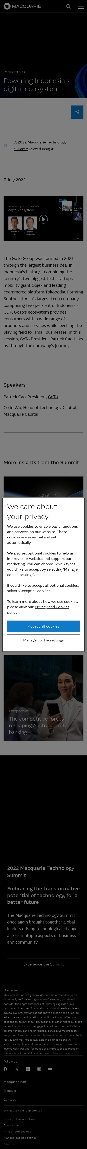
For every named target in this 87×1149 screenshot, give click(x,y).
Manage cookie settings (43, 640)
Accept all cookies (43, 626)
